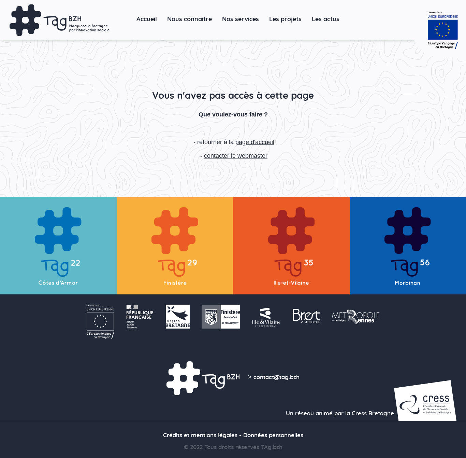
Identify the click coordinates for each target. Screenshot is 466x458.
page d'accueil (254, 141)
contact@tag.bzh (276, 377)
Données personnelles (273, 435)
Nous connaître (189, 19)
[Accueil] (60, 20)
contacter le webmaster (235, 155)
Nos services (240, 19)
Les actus (325, 19)
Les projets (285, 19)
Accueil (146, 19)
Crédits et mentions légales (200, 435)
